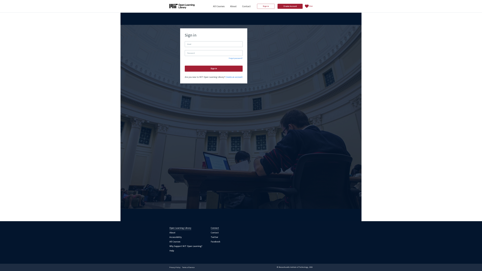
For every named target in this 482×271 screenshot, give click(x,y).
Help (171, 250)
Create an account (234, 77)
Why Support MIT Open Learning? (185, 246)
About (233, 6)
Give (311, 6)
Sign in (266, 6)
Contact (246, 6)
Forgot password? (236, 58)
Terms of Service (188, 267)
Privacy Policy (174, 267)
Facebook (215, 241)
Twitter (214, 237)
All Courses (219, 6)
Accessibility (175, 237)
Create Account (290, 6)
